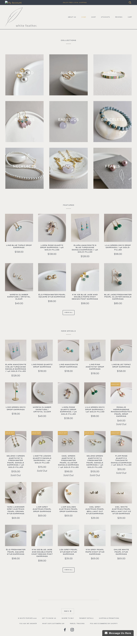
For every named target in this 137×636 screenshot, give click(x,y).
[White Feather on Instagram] (72, 630)
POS (91, 623)
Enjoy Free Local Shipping (75, 2)
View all (68, 312)
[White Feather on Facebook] (65, 630)
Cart (130, 17)
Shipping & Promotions (109, 618)
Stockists (105, 17)
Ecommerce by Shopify (108, 623)
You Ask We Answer (28, 623)
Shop (93, 17)
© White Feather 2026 (27, 618)
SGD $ (66, 611)
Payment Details (86, 618)
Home (83, 17)
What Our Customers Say (53, 623)
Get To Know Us (49, 618)
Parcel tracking (77, 623)
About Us (72, 17)
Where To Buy (68, 618)
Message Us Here (119, 633)
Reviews (118, 17)
